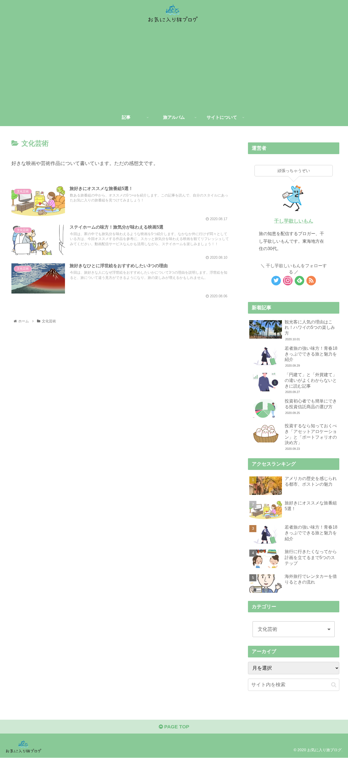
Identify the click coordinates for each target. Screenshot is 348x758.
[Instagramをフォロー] (288, 280)
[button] (333, 685)
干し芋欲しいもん (293, 221)
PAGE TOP (176, 726)
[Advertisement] (174, 68)
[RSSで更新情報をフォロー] (311, 280)
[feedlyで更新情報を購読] (299, 280)
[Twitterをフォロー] (276, 280)
